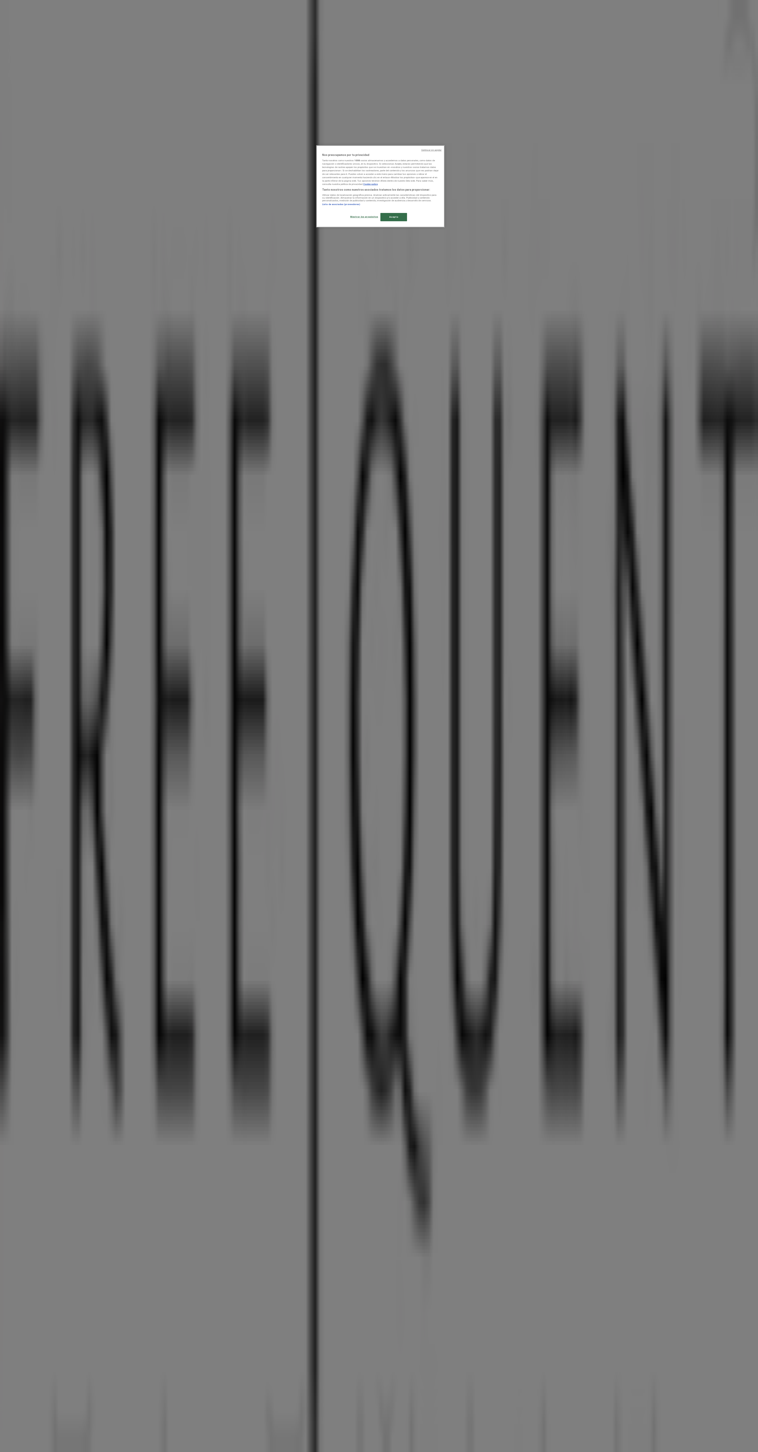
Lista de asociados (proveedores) (341, 204)
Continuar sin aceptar (431, 150)
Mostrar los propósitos (364, 216)
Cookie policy (370, 184)
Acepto (393, 217)
